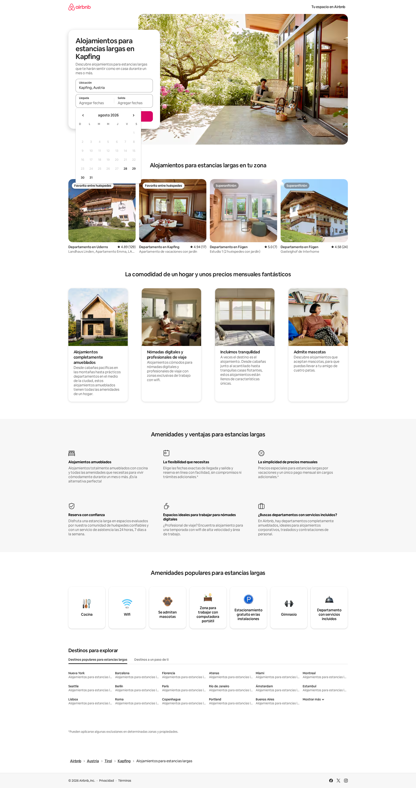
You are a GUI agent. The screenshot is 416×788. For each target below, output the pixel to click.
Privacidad (106, 781)
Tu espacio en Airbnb (328, 7)
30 (83, 178)
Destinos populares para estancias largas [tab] (97, 660)
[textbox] (95, 102)
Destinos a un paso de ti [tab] (151, 660)
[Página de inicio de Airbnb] (79, 7)
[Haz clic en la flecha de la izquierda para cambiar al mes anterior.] (83, 115)
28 (125, 169)
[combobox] (114, 87)
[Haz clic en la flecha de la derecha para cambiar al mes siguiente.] (133, 115)
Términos (124, 781)
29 (134, 169)
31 (91, 178)
